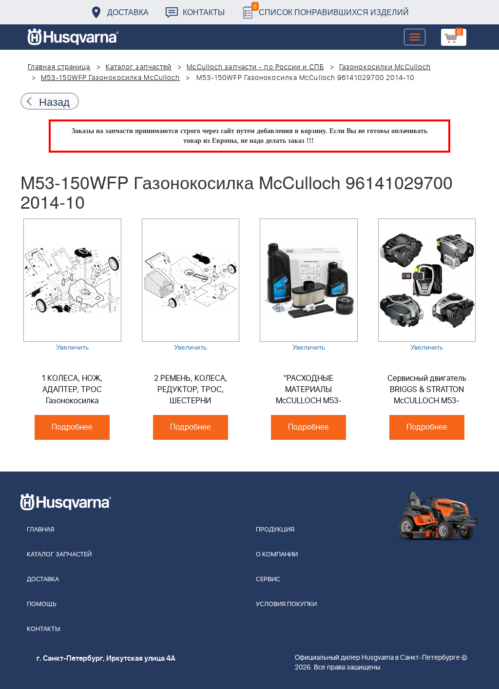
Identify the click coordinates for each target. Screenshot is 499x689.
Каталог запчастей (139, 67)
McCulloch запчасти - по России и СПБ (255, 67)
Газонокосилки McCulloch (385, 67)
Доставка (128, 12)
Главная (40, 529)
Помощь (42, 604)
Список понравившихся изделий (331, 9)
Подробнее (72, 427)
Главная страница (59, 67)
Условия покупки (286, 604)
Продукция (275, 529)
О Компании (277, 554)
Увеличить (72, 347)
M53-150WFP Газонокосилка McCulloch (110, 78)
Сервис (268, 579)
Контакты (204, 12)
